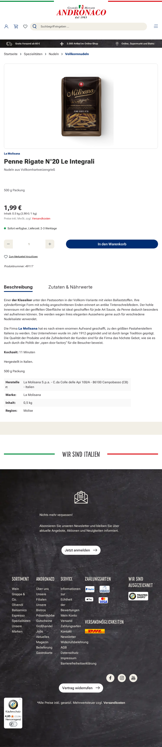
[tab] (18, 288)
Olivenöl (17, 605)
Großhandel (44, 626)
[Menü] (155, 26)
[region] (81, 44)
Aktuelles (42, 637)
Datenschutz (69, 653)
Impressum (68, 658)
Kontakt (66, 631)
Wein (15, 589)
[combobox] (93, 26)
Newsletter (68, 637)
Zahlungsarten (71, 626)
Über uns (42, 589)
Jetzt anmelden (77, 550)
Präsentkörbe (45, 615)
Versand (66, 621)
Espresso (18, 615)
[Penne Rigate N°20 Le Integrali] (81, 106)
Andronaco (45, 578)
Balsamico (19, 610)
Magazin (42, 642)
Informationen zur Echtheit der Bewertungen (70, 599)
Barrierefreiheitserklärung (78, 663)
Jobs (39, 631)
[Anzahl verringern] (8, 244)
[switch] (13, 724)
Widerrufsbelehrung (74, 642)
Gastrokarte (44, 653)
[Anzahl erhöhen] (49, 244)
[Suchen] (34, 26)
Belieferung (44, 647)
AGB (64, 647)
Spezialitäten (21, 621)
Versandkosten (41, 218)
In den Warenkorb (112, 244)
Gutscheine (44, 621)
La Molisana (12, 153)
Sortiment (20, 578)
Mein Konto (69, 615)
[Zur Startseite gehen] (81, 12)
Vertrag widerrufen (77, 688)
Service (67, 578)
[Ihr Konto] (6, 26)
